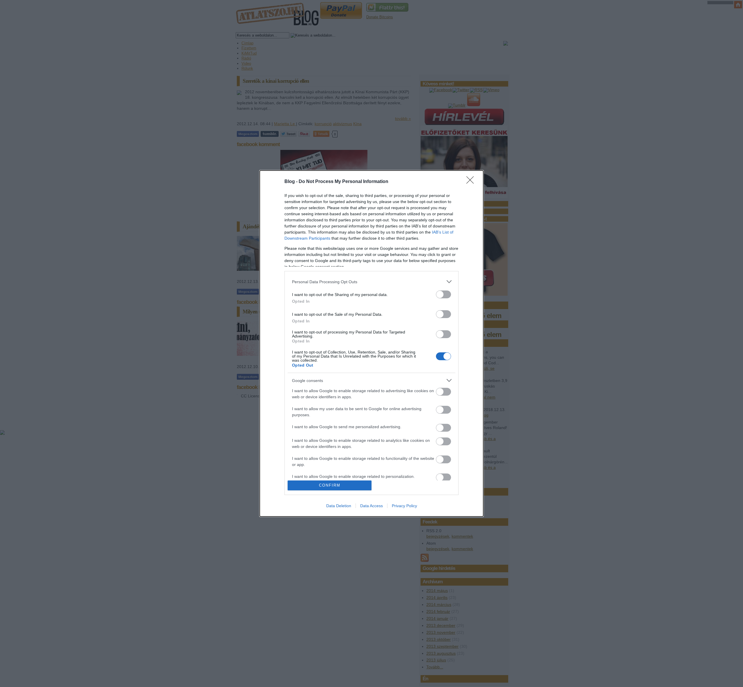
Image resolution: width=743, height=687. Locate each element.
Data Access (371, 505)
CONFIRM (329, 485)
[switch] (443, 294)
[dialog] (371, 343)
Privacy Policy (404, 505)
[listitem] (371, 282)
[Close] (471, 181)
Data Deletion (338, 505)
